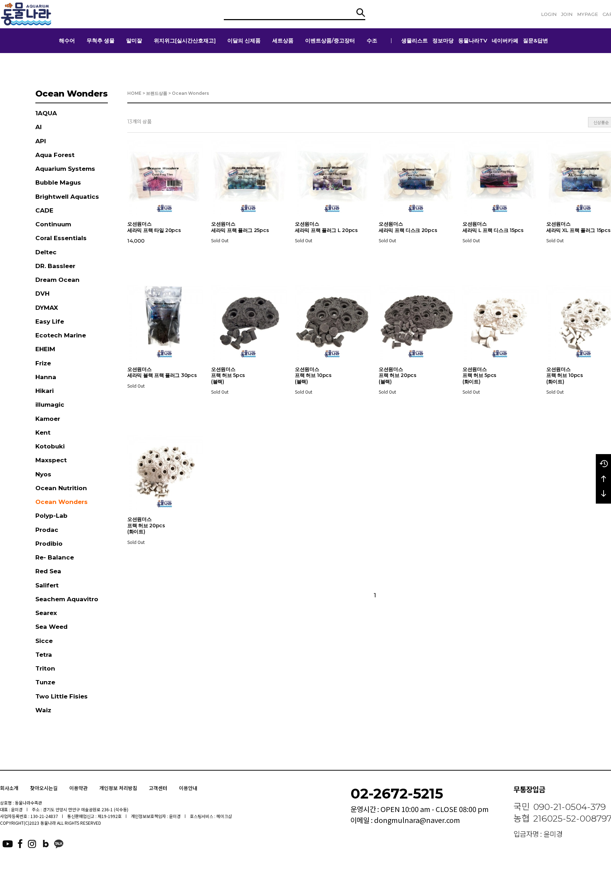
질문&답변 (535, 40)
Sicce (44, 640)
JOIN (566, 14)
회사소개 (9, 787)
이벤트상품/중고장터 (330, 40)
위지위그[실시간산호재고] (185, 40)
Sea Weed (51, 626)
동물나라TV (472, 40)
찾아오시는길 (44, 787)
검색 (360, 12)
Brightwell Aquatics (67, 196)
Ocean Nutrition (61, 488)
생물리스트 (414, 40)
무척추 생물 (101, 40)
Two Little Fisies (61, 696)
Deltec (46, 252)
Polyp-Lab (51, 515)
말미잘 (134, 40)
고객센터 (158, 787)
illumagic (49, 404)
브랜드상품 (156, 93)
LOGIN (549, 14)
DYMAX (46, 307)
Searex (46, 612)
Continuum (53, 224)
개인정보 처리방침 (118, 787)
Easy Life (49, 321)
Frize (43, 363)
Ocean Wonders (61, 501)
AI (38, 126)
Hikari (44, 390)
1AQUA (46, 113)
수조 (372, 40)
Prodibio (49, 543)
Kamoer (47, 418)
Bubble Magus (58, 182)
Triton (45, 668)
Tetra (43, 654)
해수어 (67, 40)
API (40, 141)
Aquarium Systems (65, 168)
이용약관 (78, 787)
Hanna (45, 377)
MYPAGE (587, 14)
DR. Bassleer (55, 265)
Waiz (43, 710)
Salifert (47, 585)
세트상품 (282, 40)
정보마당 (443, 40)
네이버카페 (505, 40)
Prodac (46, 529)
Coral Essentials (61, 238)
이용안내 (188, 787)
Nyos (43, 474)
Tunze (45, 682)
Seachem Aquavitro (66, 599)
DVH (42, 293)
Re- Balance (54, 557)
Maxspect (51, 460)
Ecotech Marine (60, 335)
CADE (44, 210)
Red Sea (48, 571)
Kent (43, 432)
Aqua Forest (55, 154)
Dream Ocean (57, 279)
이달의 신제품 (244, 40)
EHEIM (45, 349)
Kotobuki (50, 446)
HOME (134, 93)
